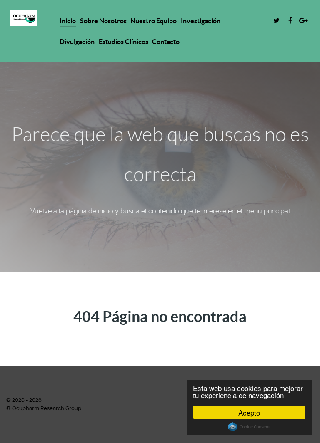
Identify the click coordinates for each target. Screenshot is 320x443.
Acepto (249, 412)
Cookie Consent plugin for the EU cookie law (249, 426)
